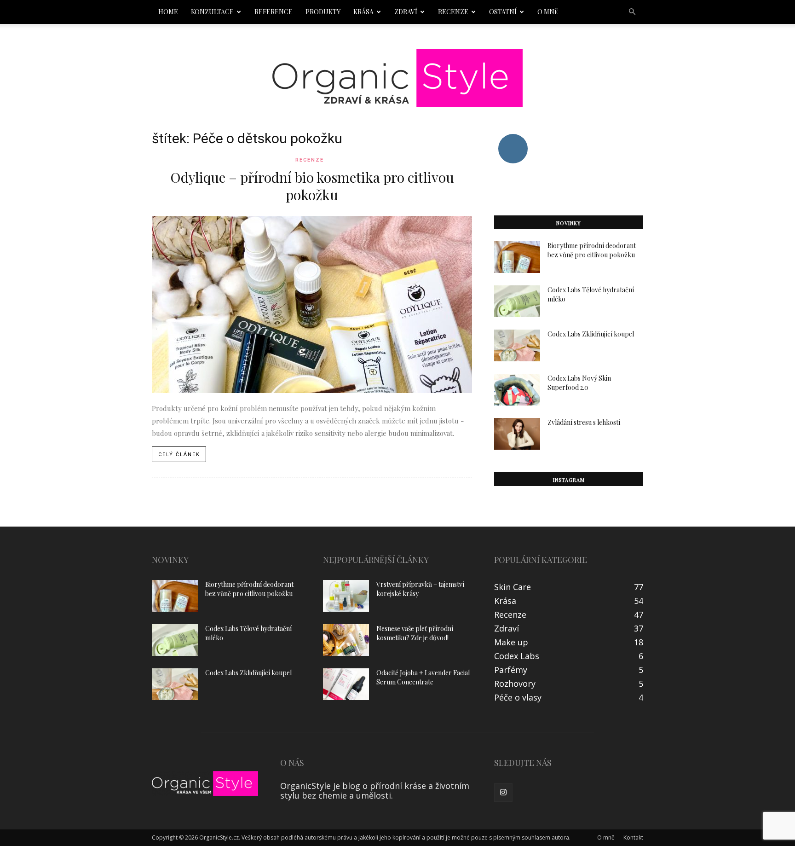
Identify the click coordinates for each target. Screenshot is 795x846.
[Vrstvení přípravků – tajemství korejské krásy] (346, 596)
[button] (632, 11)
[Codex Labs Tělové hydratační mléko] (517, 301)
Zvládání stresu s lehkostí (583, 422)
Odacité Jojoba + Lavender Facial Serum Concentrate (423, 677)
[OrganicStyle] (397, 78)
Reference (273, 11)
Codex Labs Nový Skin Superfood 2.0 (579, 383)
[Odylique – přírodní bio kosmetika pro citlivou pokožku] (312, 304)
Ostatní (503, 11)
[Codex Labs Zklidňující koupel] (517, 345)
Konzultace (212, 11)
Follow (513, 137)
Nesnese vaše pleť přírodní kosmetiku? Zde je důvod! (414, 633)
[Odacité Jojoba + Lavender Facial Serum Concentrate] (346, 684)
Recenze (453, 11)
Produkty (322, 11)
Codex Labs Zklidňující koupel (590, 334)
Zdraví (405, 11)
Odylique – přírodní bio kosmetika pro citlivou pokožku (312, 186)
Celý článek (179, 455)
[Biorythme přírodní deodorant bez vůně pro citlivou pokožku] (517, 257)
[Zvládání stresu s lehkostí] (517, 434)
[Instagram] (503, 792)
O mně (548, 11)
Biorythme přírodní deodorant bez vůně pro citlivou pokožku (591, 250)
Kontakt (633, 837)
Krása (363, 11)
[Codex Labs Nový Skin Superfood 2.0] (517, 390)
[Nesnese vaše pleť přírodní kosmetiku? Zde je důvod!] (346, 640)
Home (168, 11)
